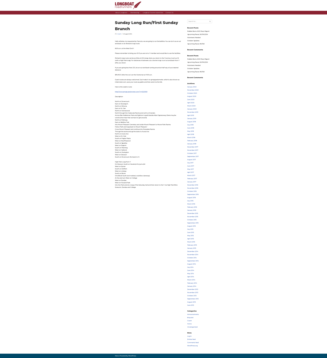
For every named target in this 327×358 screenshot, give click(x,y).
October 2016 (192, 191)
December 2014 (192, 251)
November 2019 (192, 112)
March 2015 (191, 242)
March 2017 (191, 175)
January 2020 (192, 109)
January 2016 (191, 210)
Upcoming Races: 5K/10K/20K (197, 34)
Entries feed (191, 339)
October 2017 (192, 153)
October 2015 (191, 220)
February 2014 (192, 283)
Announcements (193, 314)
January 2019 (191, 118)
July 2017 (190, 163)
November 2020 (193, 90)
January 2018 (191, 144)
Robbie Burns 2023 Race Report (198, 31)
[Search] (210, 21)
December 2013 (192, 289)
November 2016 (192, 188)
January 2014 (191, 286)
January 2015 (191, 248)
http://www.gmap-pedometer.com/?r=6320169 (131, 92)
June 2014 (190, 270)
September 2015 (192, 223)
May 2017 (190, 169)
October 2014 (192, 258)
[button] (127, 12)
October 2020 (192, 93)
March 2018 (191, 137)
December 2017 (192, 147)
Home (189, 324)
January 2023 (191, 87)
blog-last (190, 317)
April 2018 (190, 134)
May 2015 (190, 235)
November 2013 (192, 292)
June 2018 (190, 128)
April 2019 (190, 115)
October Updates (193, 41)
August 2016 (191, 197)
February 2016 (192, 207)
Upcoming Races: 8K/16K (196, 44)
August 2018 (191, 122)
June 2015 (190, 232)
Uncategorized (192, 327)
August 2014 (191, 264)
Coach (119, 34)
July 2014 (190, 267)
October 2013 (192, 295)
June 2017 (190, 166)
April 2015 (190, 239)
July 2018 (190, 125)
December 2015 (192, 213)
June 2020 (190, 99)
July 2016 (190, 201)
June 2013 (190, 305)
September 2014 (193, 261)
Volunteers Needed (194, 37)
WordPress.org (192, 346)
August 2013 (191, 302)
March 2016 (191, 204)
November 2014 (192, 254)
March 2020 (191, 106)
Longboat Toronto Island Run (153, 12)
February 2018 (192, 140)
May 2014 (190, 273)
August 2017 (191, 159)
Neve (117, 356)
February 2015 (192, 245)
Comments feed (193, 342)
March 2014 (191, 280)
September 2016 (193, 194)
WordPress (132, 356)
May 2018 (190, 131)
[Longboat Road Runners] (128, 5)
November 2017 (192, 150)
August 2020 (191, 96)
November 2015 (192, 216)
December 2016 (192, 185)
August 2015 (191, 226)
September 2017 (193, 156)
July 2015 (190, 229)
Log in (189, 336)
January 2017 (191, 182)
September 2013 (193, 299)
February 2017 (192, 178)
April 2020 (190, 103)
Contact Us (169, 12)
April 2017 (190, 172)
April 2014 (190, 277)
